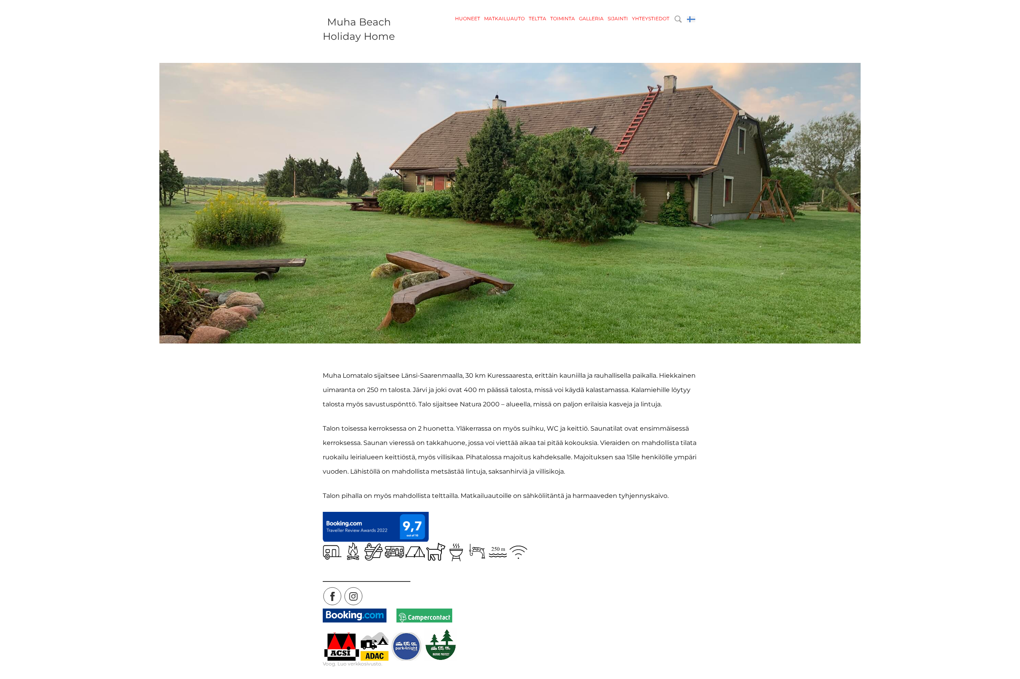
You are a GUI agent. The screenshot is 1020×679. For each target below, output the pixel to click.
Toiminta (562, 18)
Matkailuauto (504, 18)
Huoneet (467, 18)
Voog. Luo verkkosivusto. (352, 664)
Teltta (537, 18)
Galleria (591, 18)
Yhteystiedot (650, 18)
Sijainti (618, 18)
